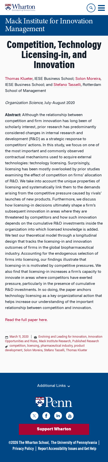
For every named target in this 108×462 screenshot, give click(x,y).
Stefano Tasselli (67, 85)
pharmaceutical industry (57, 345)
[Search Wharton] (91, 8)
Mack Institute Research (55, 341)
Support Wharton (54, 429)
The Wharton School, (34, 443)
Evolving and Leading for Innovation (62, 336)
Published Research (85, 341)
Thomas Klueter (19, 79)
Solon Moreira (87, 79)
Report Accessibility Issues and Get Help (67, 449)
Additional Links (52, 386)
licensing (33, 345)
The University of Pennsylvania (74, 443)
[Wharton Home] (20, 7)
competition (18, 345)
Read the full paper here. (26, 320)
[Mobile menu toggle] (101, 8)
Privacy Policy (23, 449)
